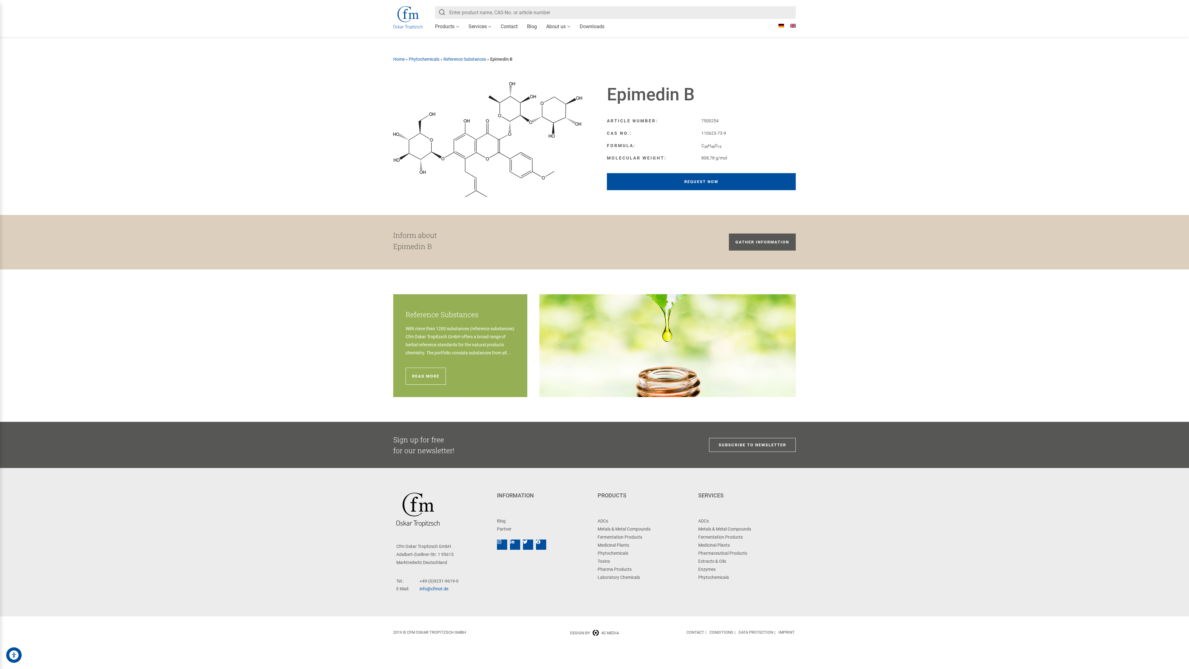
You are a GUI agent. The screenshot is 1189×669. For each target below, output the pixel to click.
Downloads (592, 26)
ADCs (603, 520)
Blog (532, 26)
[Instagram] (502, 545)
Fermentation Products (620, 537)
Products (445, 26)
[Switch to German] (778, 26)
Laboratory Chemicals (619, 577)
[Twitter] (528, 545)
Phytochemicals (424, 59)
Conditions (721, 632)
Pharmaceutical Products (722, 553)
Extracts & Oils (712, 561)
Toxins (604, 561)
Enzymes (707, 569)
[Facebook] (541, 545)
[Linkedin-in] (515, 545)
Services (477, 26)
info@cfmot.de (434, 588)
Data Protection (755, 632)
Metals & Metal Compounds (624, 529)
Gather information (762, 242)
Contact (509, 26)
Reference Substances (464, 59)
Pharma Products (615, 569)
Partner (504, 529)
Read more (425, 376)
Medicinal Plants (613, 545)
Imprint (786, 632)
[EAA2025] (14, 655)
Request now (701, 181)
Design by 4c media (594, 633)
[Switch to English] (790, 26)
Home (399, 59)
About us (556, 26)
